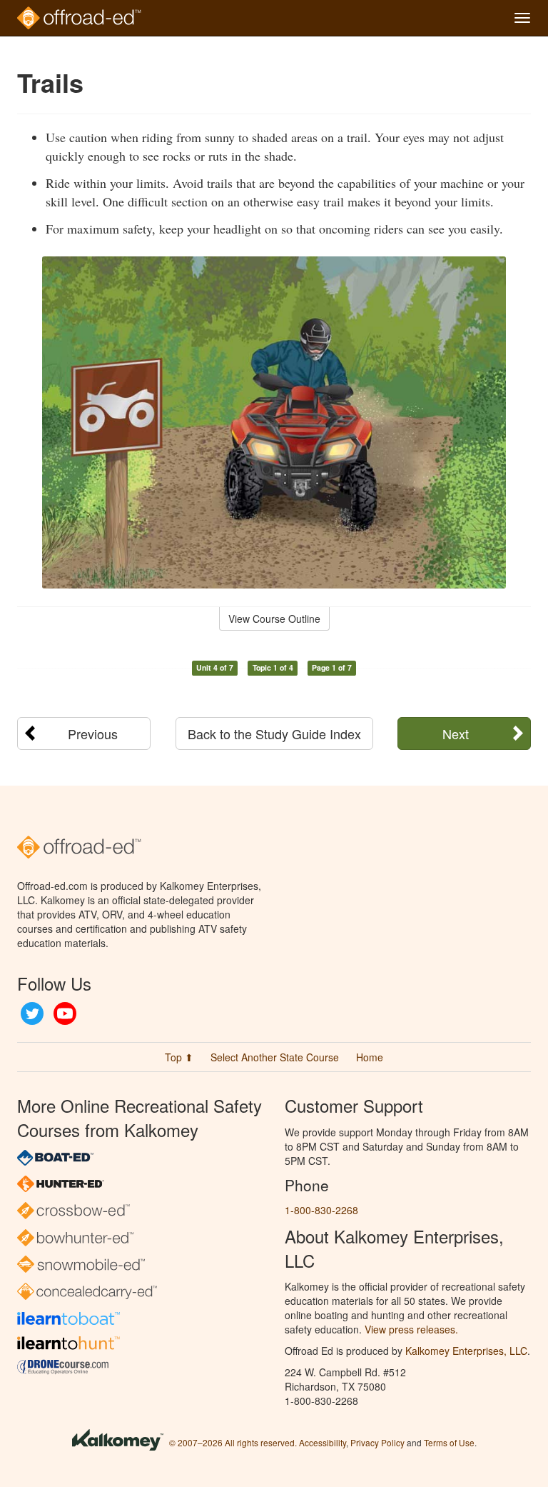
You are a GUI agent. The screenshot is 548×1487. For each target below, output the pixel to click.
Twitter (32, 1013)
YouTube (65, 1013)
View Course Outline (274, 618)
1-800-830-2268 (321, 1210)
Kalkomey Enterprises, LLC (466, 1350)
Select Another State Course (274, 1057)
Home (369, 1057)
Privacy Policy (377, 1442)
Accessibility (322, 1442)
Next (455, 733)
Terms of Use (449, 1442)
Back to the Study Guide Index (274, 733)
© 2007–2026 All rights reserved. (233, 1442)
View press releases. (411, 1329)
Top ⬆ (179, 1057)
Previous (93, 733)
